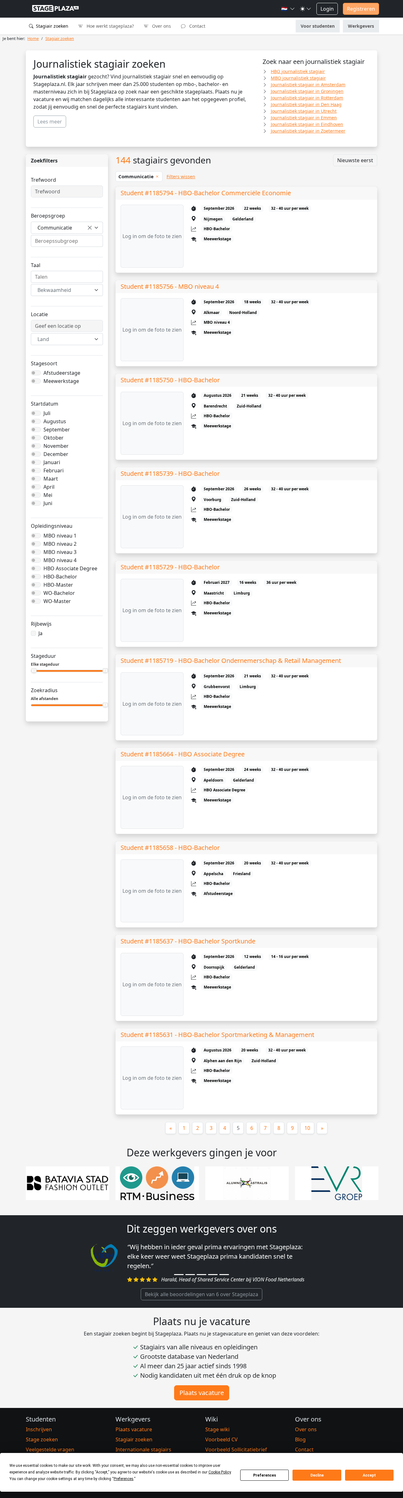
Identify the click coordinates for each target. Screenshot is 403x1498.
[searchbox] (67, 241)
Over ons (161, 26)
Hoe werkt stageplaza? (109, 26)
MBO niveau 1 (60, 535)
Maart (50, 478)
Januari (51, 462)
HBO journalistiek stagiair (298, 71)
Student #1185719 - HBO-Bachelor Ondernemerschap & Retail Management (231, 660)
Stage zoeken (42, 1439)
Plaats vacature (201, 1392)
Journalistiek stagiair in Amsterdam (308, 85)
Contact (196, 26)
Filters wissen (181, 176)
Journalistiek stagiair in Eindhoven (307, 124)
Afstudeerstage (61, 372)
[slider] (34, 670)
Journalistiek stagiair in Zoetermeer (308, 131)
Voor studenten (318, 26)
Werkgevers (361, 26)
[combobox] (67, 228)
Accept (369, 1475)
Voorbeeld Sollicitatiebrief (236, 1449)
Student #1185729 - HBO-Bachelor (170, 567)
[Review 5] (224, 1274)
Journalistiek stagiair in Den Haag (306, 104)
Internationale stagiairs (143, 1449)
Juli (46, 413)
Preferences (264, 1475)
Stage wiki (217, 1429)
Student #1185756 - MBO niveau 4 (170, 286)
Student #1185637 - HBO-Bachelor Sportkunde (188, 941)
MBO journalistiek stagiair (298, 78)
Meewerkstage (61, 381)
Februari (53, 470)
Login (327, 8)
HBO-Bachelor (60, 576)
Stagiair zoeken (51, 26)
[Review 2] (190, 1274)
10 (307, 1128)
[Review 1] (179, 1274)
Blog (300, 1439)
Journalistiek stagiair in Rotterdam (307, 98)
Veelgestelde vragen (50, 1449)
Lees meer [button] (49, 121)
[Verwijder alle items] (90, 228)
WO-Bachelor (59, 593)
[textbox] (63, 290)
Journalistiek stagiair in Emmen (304, 118)
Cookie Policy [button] (219, 1472)
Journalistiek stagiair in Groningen (307, 91)
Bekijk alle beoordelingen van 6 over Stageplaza (201, 1294)
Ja (40, 633)
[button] (288, 9)
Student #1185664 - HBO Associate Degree (183, 754)
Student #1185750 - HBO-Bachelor (170, 380)
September (56, 429)
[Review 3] (201, 1274)
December (55, 454)
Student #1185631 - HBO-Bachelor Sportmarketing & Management (217, 1034)
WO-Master (57, 601)
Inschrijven (39, 1429)
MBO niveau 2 (60, 543)
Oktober (53, 437)
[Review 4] (213, 1274)
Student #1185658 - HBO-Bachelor (170, 847)
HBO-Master (58, 584)
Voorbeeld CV (221, 1439)
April (48, 486)
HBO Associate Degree (70, 568)
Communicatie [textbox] (54, 227)
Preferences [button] (123, 1479)
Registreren (361, 8)
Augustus (54, 421)
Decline (317, 1475)
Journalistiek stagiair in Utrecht (304, 111)
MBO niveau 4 (60, 560)
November (56, 445)
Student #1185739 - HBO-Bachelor (170, 473)
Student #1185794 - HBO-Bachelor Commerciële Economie (206, 193)
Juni (47, 503)
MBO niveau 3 (60, 552)
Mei (47, 495)
